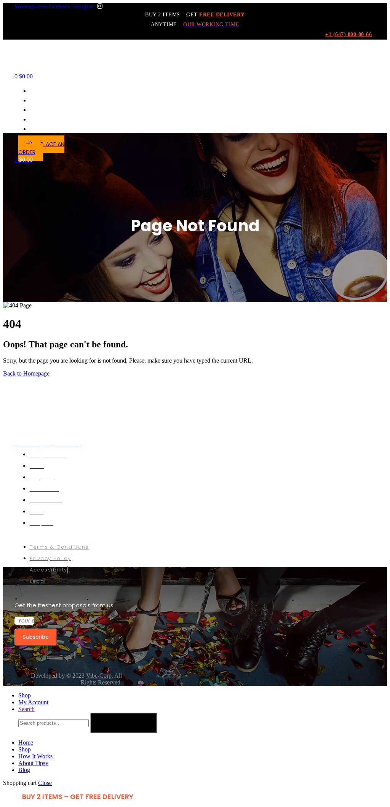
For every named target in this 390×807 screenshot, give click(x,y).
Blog (24, 770)
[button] (41, 148)
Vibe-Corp (99, 675)
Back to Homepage (26, 373)
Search (123, 723)
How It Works (35, 756)
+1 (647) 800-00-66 (348, 34)
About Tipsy (33, 763)
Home (25, 742)
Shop (24, 749)
